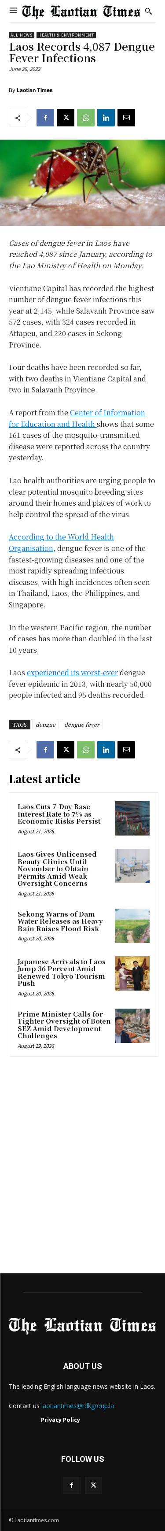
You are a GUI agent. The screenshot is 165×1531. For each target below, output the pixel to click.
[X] (65, 117)
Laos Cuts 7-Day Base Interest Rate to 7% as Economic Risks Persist (59, 813)
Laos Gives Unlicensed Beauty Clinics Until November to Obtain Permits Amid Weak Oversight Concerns (57, 868)
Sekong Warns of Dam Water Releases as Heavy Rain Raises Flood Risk (60, 921)
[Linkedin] (106, 117)
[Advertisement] (82, 1167)
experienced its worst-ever (72, 672)
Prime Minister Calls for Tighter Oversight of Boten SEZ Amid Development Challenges (64, 1024)
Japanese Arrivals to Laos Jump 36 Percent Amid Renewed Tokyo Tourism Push (62, 972)
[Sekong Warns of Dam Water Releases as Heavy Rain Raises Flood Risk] (132, 926)
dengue (45, 724)
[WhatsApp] (86, 117)
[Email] (126, 117)
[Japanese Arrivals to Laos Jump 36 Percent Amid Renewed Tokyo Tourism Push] (132, 973)
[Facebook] (45, 117)
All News (22, 35)
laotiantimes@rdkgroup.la (77, 1406)
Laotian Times (35, 90)
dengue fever (81, 724)
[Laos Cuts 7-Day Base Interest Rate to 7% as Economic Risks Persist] (132, 818)
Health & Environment (66, 35)
